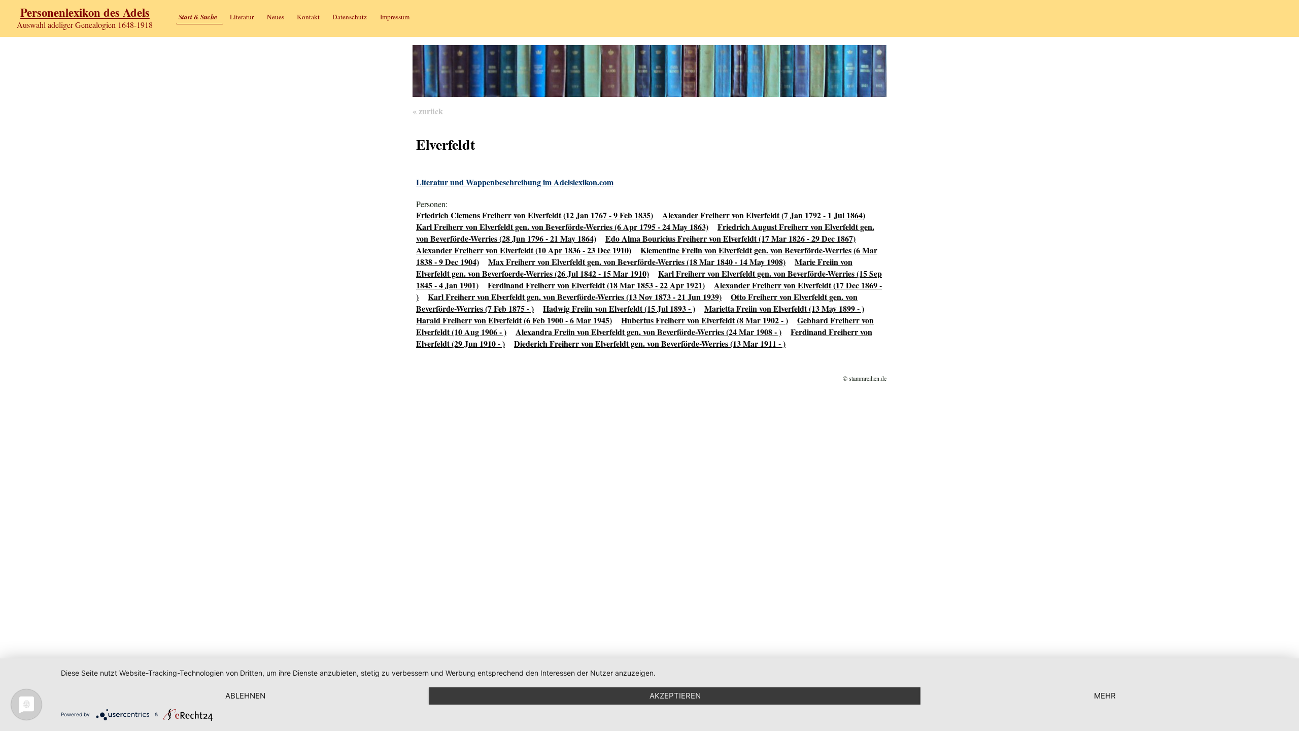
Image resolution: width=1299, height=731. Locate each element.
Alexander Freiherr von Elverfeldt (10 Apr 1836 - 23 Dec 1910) (523, 250)
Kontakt (308, 16)
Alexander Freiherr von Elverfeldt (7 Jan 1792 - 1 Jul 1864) (763, 215)
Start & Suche (198, 16)
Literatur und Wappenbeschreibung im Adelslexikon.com (514, 182)
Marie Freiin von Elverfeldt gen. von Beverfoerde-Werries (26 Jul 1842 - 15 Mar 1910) (634, 267)
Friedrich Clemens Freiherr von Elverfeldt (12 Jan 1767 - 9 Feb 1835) (534, 215)
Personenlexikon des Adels (85, 12)
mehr (1105, 696)
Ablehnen (245, 696)
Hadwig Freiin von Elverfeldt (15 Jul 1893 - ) (619, 308)
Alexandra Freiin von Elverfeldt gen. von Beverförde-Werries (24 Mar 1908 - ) (648, 332)
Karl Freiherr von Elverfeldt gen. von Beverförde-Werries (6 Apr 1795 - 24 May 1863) (562, 226)
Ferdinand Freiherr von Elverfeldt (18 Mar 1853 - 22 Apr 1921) (596, 285)
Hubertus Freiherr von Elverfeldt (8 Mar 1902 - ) (704, 320)
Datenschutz (349, 16)
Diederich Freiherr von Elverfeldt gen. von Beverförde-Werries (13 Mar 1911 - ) (649, 343)
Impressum (394, 16)
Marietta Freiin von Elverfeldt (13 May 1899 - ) (784, 308)
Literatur (242, 16)
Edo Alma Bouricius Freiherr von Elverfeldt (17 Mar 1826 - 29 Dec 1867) (730, 238)
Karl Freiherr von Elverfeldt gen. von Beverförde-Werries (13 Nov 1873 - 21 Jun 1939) (575, 297)
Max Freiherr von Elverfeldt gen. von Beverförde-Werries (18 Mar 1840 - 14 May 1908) (636, 262)
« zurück (428, 111)
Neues (275, 16)
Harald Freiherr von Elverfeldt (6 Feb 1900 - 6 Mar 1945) (514, 320)
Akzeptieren (675, 696)
